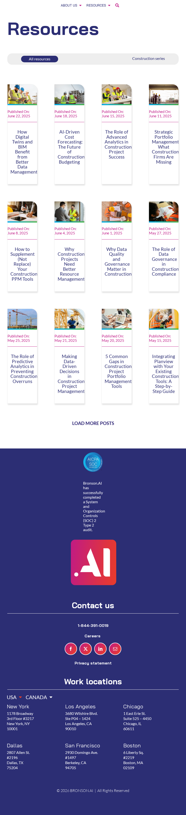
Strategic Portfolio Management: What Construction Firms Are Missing (166, 146)
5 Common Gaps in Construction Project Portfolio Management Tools (118, 371)
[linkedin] (100, 649)
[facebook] (71, 649)
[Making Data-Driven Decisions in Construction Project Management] (69, 312)
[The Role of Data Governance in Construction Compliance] (164, 204)
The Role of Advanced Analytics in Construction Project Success (118, 144)
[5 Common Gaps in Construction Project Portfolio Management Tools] (117, 312)
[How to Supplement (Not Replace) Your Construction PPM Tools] (22, 204)
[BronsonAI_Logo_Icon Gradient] (93, 528)
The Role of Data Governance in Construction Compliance (165, 262)
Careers (93, 635)
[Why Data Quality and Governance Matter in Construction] (117, 204)
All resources (39, 58)
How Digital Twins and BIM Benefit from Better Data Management (24, 151)
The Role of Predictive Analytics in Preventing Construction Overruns (24, 369)
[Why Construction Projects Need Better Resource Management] (69, 204)
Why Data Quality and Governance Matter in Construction (118, 262)
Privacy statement (93, 663)
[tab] (12, 695)
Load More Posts (93, 423)
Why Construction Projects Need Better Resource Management (71, 264)
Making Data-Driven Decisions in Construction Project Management (71, 374)
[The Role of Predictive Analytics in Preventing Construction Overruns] (22, 312)
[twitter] (85, 649)
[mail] (115, 649)
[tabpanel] (91, 742)
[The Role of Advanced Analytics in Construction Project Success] (117, 87)
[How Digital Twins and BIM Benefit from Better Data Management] (22, 87)
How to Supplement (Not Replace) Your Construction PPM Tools (24, 264)
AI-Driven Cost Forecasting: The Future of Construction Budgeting (71, 146)
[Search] (117, 5)
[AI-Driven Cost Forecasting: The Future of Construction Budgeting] (69, 87)
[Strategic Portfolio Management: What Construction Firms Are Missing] (164, 87)
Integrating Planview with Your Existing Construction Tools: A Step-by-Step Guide (165, 374)
